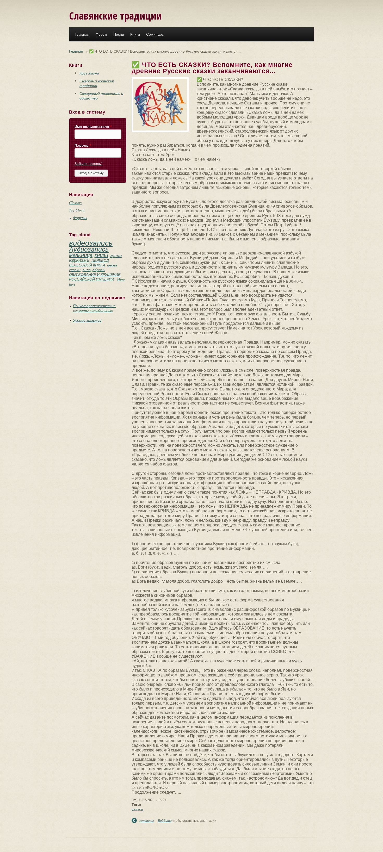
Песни (118, 34)
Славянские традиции (115, 15)
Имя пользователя (93, 126)
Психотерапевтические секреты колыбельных (94, 308)
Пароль (83, 145)
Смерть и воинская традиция (96, 83)
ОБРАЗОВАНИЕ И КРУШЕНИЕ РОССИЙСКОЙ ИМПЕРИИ (94, 277)
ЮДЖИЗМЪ (79, 260)
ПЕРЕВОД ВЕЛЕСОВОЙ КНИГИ (89, 263)
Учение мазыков (87, 320)
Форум (101, 34)
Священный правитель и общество (101, 96)
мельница (80, 255)
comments (146, 820)
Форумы (80, 217)
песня (112, 265)
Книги (135, 34)
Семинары (155, 34)
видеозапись (91, 243)
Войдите (165, 820)
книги (101, 255)
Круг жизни (89, 73)
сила (87, 269)
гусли (116, 255)
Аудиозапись (89, 249)
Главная (82, 34)
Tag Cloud (76, 210)
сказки (75, 269)
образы (98, 269)
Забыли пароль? (88, 163)
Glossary (75, 202)
